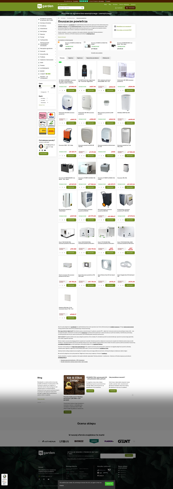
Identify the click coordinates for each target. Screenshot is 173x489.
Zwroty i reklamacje (124, 4)
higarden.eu (123, 472)
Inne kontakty (43, 153)
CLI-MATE (44, 100)
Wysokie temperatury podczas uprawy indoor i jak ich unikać (74, 361)
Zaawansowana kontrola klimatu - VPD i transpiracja (72, 360)
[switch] (4, 484)
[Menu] (7, 474)
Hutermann (44, 102)
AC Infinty (44, 98)
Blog (110, 4)
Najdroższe (80, 58)
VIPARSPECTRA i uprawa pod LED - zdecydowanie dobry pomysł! (96, 378)
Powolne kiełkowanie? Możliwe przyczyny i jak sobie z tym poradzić (73, 398)
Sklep (105, 4)
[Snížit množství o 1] (60, 90)
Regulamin (81, 471)
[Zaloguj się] (119, 8)
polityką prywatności (89, 456)
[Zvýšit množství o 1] (64, 90)
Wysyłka (67, 475)
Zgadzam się (109, 483)
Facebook (39, 480)
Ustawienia (61, 485)
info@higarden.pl (50, 144)
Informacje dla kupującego (72, 473)
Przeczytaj (67, 412)
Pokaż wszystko (41, 399)
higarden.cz (123, 470)
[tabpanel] (74, 395)
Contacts (133, 4)
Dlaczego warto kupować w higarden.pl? (72, 469)
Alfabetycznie (106, 58)
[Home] (59, 18)
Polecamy (62, 58)
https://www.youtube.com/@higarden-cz (49, 480)
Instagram (44, 480)
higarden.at (122, 476)
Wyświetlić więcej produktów (96, 52)
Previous (61, 395)
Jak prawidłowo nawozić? (117, 377)
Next (132, 395)
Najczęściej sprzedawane (92, 58)
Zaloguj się (129, 455)
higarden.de (123, 474)
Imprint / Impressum (83, 468)
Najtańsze (70, 58)
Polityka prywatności (83, 473)
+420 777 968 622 (49, 147)
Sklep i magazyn (82, 475)
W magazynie (45, 91)
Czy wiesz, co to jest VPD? (124, 30)
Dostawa (115, 4)
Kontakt (81, 478)
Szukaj (82, 7)
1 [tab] (39, 402)
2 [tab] (43, 402)
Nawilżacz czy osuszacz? (124, 26)
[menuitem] (47, 19)
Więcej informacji (62, 37)
